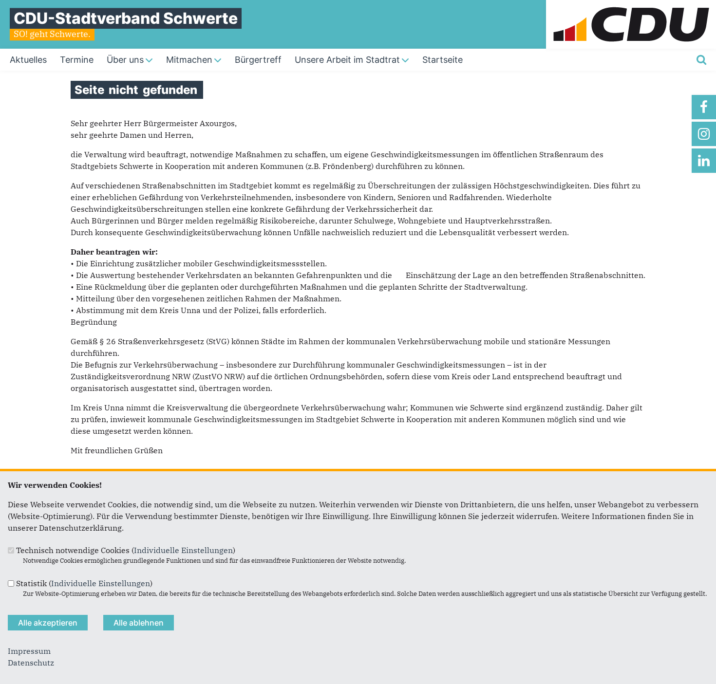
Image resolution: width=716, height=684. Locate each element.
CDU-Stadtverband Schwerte (126, 18)
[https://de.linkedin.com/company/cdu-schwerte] (704, 160)
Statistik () (84, 583)
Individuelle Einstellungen (183, 550)
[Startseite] (631, 6)
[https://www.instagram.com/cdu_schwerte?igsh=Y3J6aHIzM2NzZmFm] (704, 134)
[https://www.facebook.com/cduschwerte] (704, 107)
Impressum (29, 651)
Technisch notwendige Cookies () (125, 550)
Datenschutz (31, 662)
